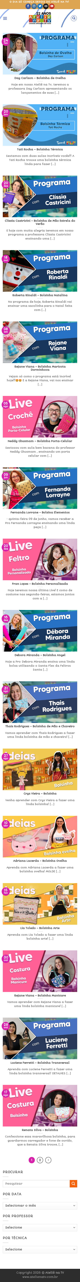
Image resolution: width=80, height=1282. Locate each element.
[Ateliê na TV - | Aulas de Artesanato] (40, 18)
